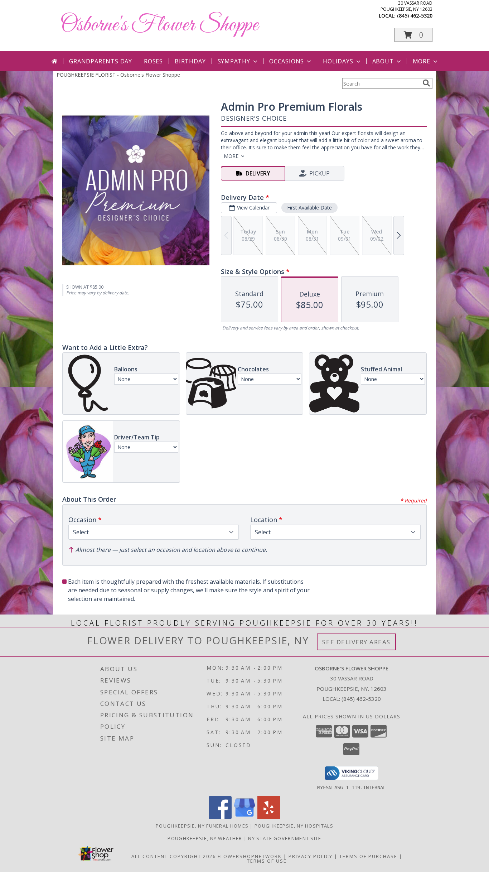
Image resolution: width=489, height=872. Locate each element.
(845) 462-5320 (414, 15)
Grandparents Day (100, 61)
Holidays (338, 61)
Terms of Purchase (368, 856)
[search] (426, 83)
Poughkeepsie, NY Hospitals (294, 826)
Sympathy (234, 61)
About (383, 61)
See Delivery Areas (356, 642)
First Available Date (309, 207)
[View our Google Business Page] (244, 817)
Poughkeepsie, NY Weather (205, 838)
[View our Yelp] (268, 817)
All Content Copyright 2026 (173, 856)
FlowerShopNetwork (250, 856)
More (421, 61)
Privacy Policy (311, 856)
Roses (153, 61)
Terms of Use (267, 861)
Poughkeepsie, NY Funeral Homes (202, 826)
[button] (413, 35)
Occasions (286, 61)
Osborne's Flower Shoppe (159, 25)
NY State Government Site (284, 838)
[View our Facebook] (220, 817)
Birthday (190, 61)
